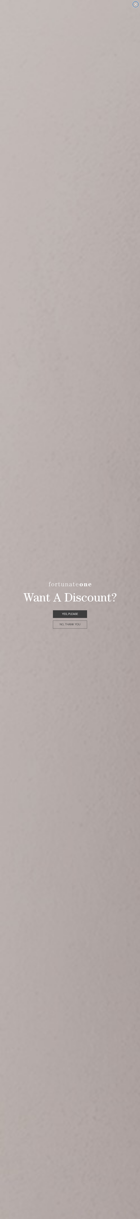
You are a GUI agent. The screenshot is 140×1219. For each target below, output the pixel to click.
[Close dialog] (136, 4)
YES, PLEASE (70, 614)
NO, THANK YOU (70, 624)
